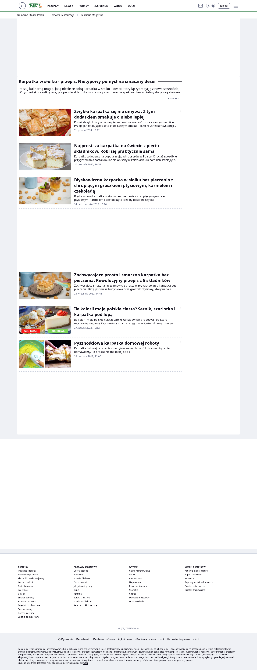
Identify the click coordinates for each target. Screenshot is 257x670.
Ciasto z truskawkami (195, 589)
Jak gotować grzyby (83, 586)
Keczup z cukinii (25, 582)
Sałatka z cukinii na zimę (85, 605)
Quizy (131, 6)
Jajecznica (23, 589)
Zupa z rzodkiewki (193, 574)
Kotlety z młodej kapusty (196, 570)
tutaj (85, 662)
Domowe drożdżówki (139, 597)
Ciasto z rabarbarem (195, 586)
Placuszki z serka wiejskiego (31, 578)
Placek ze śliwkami (138, 586)
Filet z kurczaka (25, 586)
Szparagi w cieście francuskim (199, 582)
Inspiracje (101, 6)
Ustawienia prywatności (182, 639)
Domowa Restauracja (62, 15)
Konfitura (78, 593)
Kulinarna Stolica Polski (30, 15)
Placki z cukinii (80, 582)
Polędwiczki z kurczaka (29, 605)
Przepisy (53, 6)
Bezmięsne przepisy (28, 574)
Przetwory (78, 574)
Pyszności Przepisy (27, 570)
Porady (84, 6)
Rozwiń (172, 98)
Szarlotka (133, 589)
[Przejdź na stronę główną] (22, 8)
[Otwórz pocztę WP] (200, 6)
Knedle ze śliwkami (83, 601)
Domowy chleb (136, 601)
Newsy (68, 6)
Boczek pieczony (26, 613)
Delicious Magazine (91, 15)
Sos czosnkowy (25, 609)
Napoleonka (135, 582)
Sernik (132, 574)
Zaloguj (224, 5)
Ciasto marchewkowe (139, 570)
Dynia (76, 589)
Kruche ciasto (135, 578)
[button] (210, 6)
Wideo (118, 6)
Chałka (132, 593)
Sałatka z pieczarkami (28, 616)
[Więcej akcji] (180, 111)
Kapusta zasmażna (27, 601)
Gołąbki (21, 593)
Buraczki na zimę (82, 597)
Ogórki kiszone (81, 570)
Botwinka (189, 578)
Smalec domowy (26, 597)
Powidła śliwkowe (82, 578)
